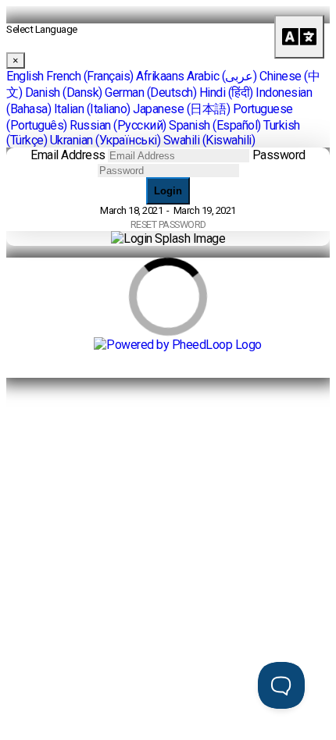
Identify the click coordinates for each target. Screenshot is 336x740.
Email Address (67, 155)
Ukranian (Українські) (105, 140)
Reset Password (168, 224)
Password (279, 155)
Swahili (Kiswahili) (209, 140)
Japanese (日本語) (181, 108)
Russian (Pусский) (118, 125)
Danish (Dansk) (63, 92)
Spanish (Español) (215, 125)
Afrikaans (160, 76)
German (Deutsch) (150, 92)
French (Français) (90, 76)
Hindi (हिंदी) (226, 92)
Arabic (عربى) (222, 76)
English (25, 76)
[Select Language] (299, 37)
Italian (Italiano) (92, 108)
